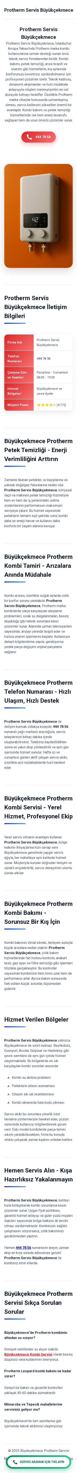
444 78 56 (43, 137)
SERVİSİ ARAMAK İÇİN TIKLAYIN (38, 1462)
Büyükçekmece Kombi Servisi (28, 1354)
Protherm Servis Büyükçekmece (38, 10)
